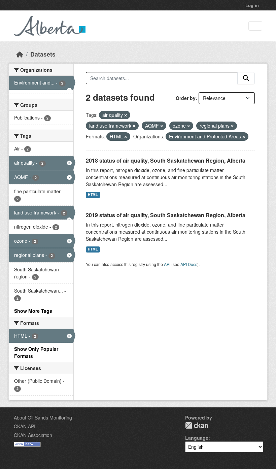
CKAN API (24, 426)
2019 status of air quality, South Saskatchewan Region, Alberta (165, 215)
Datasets (43, 54)
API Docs (188, 264)
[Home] (19, 54)
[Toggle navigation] (255, 26)
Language (196, 437)
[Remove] (125, 115)
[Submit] (246, 78)
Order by (186, 98)
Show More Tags (33, 310)
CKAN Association (33, 435)
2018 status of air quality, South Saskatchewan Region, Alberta (165, 160)
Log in (252, 5)
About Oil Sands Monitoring (43, 417)
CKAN (196, 425)
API (167, 264)
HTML (93, 194)
